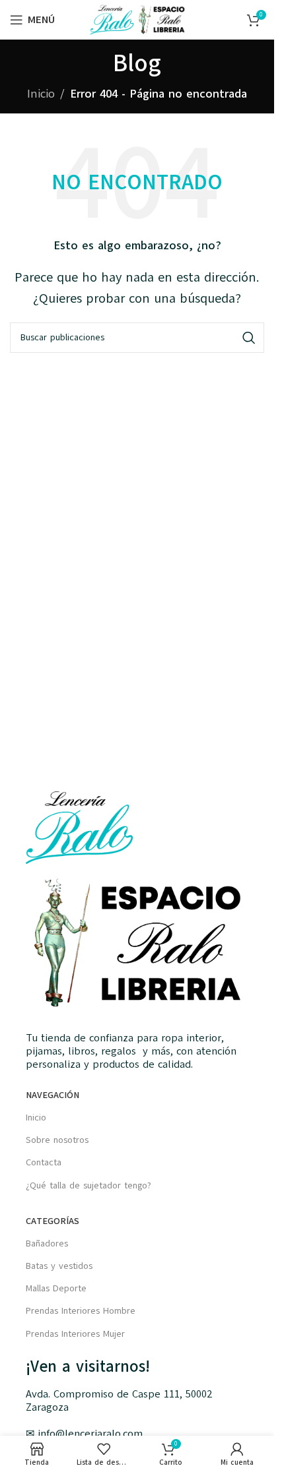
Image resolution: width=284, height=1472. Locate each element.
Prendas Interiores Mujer (75, 1334)
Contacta (43, 1162)
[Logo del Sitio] (137, 19)
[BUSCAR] (249, 337)
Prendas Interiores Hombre (80, 1310)
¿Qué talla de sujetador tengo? (88, 1185)
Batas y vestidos (59, 1266)
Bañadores (47, 1243)
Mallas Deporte (56, 1288)
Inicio (41, 94)
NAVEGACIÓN (52, 1095)
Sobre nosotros (57, 1140)
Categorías (52, 1221)
